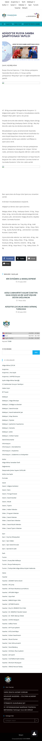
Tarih (23, 2)
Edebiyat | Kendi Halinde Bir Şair (12, 412)
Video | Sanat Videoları (9, 517)
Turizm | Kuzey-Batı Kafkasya (11, 560)
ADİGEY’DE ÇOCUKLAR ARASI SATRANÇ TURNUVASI (21, 308)
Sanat (13, 5)
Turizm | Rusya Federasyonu (11, 564)
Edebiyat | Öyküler (8, 420)
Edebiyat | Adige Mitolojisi (10, 401)
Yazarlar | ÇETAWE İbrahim (10, 604)
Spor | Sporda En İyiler (9, 549)
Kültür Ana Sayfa (7, 474)
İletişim (24, 8)
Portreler (5, 478)
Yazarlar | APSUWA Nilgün (10, 592)
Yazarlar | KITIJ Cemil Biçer (10, 631)
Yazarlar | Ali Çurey (8, 585)
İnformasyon (6, 443)
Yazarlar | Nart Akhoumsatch (11, 643)
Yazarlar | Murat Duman (10, 639)
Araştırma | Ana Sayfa (9, 373)
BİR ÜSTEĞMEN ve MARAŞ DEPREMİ (21, 279)
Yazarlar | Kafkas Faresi (9, 624)
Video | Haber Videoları (9, 509)
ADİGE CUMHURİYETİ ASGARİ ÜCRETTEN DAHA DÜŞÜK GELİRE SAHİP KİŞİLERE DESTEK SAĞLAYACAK (21, 295)
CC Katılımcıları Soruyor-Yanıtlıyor (12, 384)
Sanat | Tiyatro (7, 506)
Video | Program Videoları (10, 513)
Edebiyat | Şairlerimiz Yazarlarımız (13, 424)
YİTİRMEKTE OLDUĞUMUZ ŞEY (14, 703)
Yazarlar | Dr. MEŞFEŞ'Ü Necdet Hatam (14, 612)
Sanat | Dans (6, 490)
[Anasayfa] (3, 24)
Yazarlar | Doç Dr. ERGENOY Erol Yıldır (14, 608)
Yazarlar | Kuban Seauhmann (11, 635)
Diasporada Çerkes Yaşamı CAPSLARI (14, 470)
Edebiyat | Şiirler (7, 432)
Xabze (7, 2)
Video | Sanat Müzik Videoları (11, 524)
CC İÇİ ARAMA (6, 349)
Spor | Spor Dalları (8, 541)
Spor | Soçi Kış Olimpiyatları (11, 537)
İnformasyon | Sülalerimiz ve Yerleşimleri (15, 455)
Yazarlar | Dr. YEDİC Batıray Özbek (13, 616)
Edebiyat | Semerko (8, 428)
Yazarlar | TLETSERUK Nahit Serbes (13, 659)
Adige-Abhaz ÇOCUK (8, 365)
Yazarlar (18, 8)
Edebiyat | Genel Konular (10, 408)
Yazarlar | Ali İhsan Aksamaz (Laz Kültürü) (15, 589)
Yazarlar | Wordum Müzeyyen (11, 663)
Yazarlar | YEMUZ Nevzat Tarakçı (12, 667)
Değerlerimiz (6, 466)
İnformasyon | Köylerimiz (10, 451)
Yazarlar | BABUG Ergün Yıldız (11, 600)
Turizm (35, 5)
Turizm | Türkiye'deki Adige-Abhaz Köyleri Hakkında (18, 568)
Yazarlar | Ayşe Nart (8, 596)
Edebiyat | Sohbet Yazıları (10, 436)
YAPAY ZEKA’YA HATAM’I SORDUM (16, 692)
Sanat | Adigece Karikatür (10, 486)
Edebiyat (30, 2)
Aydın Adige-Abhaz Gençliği (10, 380)
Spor (30, 5)
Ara (36, 352)
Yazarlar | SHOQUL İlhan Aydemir (13, 651)
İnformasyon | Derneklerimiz (11, 447)
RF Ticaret (5, 392)
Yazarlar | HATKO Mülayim (10, 620)
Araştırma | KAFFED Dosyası (11, 376)
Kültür (4, 5)
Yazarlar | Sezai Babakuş (10, 647)
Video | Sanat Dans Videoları (11, 520)
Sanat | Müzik (6, 502)
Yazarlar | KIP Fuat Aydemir (11, 628)
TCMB (9, 341)
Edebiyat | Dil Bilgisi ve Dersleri (12, 404)
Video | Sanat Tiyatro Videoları (12, 528)
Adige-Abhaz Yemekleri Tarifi (11, 462)
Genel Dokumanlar (8, 440)
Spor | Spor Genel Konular (10, 545)
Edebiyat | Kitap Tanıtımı (10, 416)
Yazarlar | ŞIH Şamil (8, 655)
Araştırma (14, 2)
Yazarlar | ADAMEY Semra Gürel (12, 581)
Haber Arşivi (6, 388)
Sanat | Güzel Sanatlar (9, 498)
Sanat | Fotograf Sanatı (9, 494)
